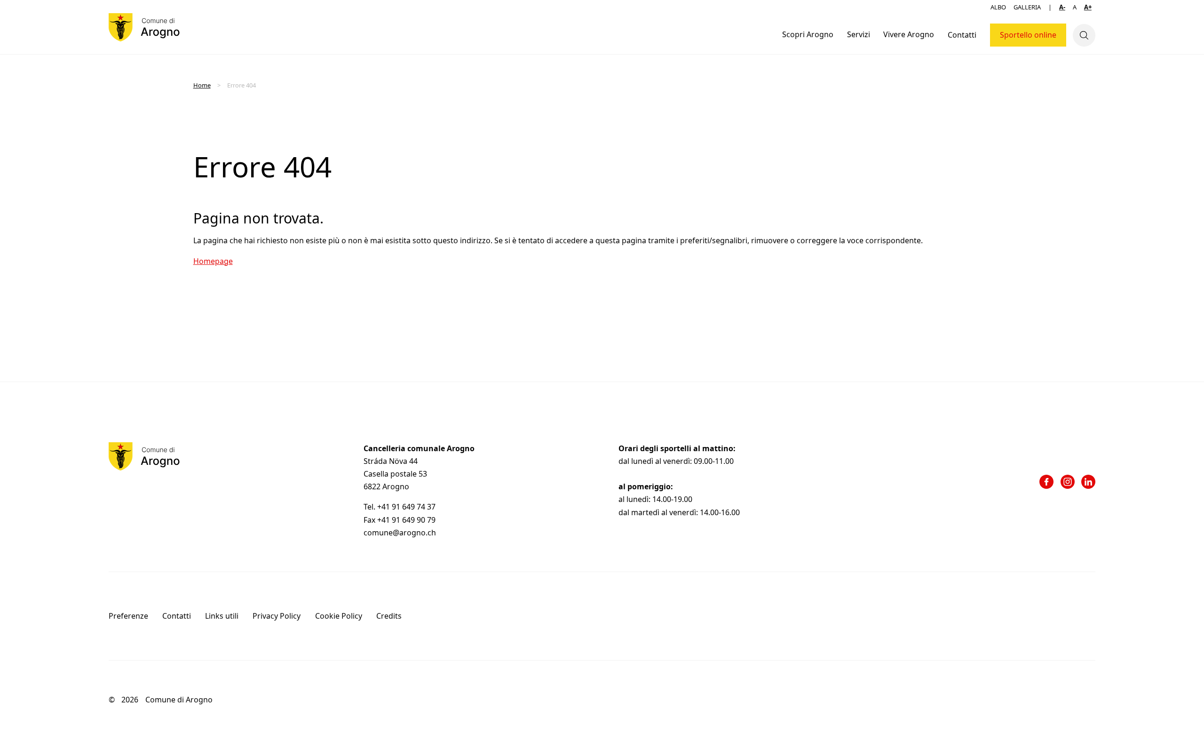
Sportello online (1028, 35)
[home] (144, 27)
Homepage (213, 261)
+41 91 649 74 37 (407, 507)
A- (1062, 7)
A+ (1088, 7)
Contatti (962, 35)
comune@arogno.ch (400, 532)
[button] (808, 35)
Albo (998, 7)
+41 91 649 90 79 (406, 520)
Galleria (1027, 7)
